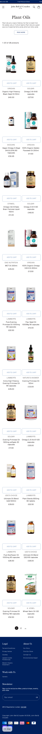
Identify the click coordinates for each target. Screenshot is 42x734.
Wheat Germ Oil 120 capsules (31, 612)
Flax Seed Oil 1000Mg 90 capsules (30, 323)
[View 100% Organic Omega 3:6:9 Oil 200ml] (31, 238)
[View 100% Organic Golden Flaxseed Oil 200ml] (31, 120)
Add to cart (12, 83)
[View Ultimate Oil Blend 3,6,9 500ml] (11, 471)
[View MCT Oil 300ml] (11, 238)
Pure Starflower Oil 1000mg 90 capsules (11, 556)
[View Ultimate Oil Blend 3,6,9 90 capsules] (31, 527)
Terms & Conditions (8, 648)
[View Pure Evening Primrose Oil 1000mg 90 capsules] (11, 294)
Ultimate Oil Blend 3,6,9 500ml (11, 499)
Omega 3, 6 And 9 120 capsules (31, 441)
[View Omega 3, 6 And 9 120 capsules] (31, 412)
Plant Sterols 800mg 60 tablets (31, 499)
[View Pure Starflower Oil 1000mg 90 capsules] (11, 527)
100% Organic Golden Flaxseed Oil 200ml (30, 149)
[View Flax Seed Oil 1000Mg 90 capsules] (31, 294)
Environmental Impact (30, 658)
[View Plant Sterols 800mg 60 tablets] (31, 471)
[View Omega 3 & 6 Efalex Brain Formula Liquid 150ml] (11, 179)
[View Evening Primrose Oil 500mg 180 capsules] (11, 584)
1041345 (23, 707)
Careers (4, 676)
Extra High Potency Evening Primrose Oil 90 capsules (11, 383)
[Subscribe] (37, 697)
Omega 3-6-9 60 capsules (31, 92)
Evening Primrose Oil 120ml (30, 382)
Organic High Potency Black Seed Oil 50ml (11, 92)
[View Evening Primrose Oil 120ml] (31, 353)
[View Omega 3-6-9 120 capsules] (31, 179)
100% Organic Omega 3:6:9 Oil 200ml (31, 266)
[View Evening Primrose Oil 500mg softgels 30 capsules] (11, 412)
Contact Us (27, 655)
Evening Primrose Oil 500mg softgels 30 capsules (11, 442)
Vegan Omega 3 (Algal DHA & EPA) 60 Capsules (11, 150)
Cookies (5, 655)
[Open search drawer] (34, 7)
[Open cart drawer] (38, 7)
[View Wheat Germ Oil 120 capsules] (31, 584)
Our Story (26, 648)
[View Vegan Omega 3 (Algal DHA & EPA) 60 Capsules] (11, 120)
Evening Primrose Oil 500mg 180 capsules (11, 612)
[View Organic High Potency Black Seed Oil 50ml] (11, 64)
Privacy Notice (7, 651)
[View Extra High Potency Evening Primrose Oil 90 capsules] (11, 353)
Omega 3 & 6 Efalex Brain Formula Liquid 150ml (11, 209)
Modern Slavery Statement (7, 664)
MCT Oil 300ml (11, 265)
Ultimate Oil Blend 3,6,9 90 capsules (30, 556)
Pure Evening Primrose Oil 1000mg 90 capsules (11, 324)
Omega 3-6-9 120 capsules (31, 208)
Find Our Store (28, 651)
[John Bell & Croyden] (20, 7)
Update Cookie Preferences (7, 658)
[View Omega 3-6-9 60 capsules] (31, 64)
